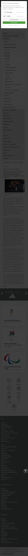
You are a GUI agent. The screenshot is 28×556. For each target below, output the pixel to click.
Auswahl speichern (14, 19)
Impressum (11, 25)
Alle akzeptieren (14, 22)
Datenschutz (16, 25)
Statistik (9, 16)
